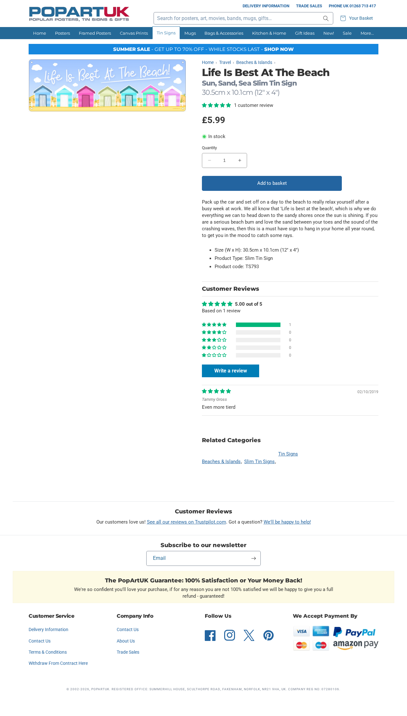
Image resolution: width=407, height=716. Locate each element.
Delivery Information (266, 5)
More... (367, 33)
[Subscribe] (253, 558)
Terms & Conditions (48, 652)
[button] (357, 18)
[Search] (326, 18)
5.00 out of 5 (248, 304)
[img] (216, 391)
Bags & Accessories (223, 33)
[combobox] (243, 18)
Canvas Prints (134, 33)
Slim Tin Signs (259, 461)
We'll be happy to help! (287, 522)
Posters (62, 33)
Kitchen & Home (269, 33)
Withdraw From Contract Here (58, 663)
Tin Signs (166, 32)
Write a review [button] (230, 371)
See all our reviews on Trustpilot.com (186, 522)
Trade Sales (309, 5)
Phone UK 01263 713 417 (352, 5)
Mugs (190, 33)
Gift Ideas (304, 33)
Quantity (209, 147)
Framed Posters (95, 33)
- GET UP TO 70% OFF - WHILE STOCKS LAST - (203, 49)
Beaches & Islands (221, 461)
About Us (126, 640)
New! (328, 33)
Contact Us (40, 640)
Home (39, 33)
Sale (347, 33)
